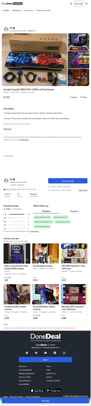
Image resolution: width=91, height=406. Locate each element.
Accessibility (24, 384)
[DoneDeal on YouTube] (45, 353)
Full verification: (11, 189)
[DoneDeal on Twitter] (36, 353)
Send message (68, 181)
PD (11, 28)
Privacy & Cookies (16, 397)
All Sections (16, 10)
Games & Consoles (44, 10)
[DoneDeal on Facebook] (27, 353)
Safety (49, 377)
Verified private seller (18, 31)
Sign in (45, 360)
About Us (23, 366)
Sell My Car (51, 373)
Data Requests (25, 380)
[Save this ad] (27, 260)
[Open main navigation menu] (86, 3)
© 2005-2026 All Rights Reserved (75, 396)
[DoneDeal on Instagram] (64, 353)
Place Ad (78, 4)
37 (18, 194)
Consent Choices (53, 380)
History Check (25, 377)
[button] (34, 59)
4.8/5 (7, 194)
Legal (5, 397)
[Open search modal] (71, 3)
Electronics (29, 10)
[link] (17, 262)
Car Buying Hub (25, 370)
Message (45, 401)
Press (48, 366)
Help (48, 370)
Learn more (34, 231)
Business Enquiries (26, 373)
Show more (24, 140)
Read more (8, 129)
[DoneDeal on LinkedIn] (54, 353)
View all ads (83, 190)
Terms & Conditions (32, 397)
